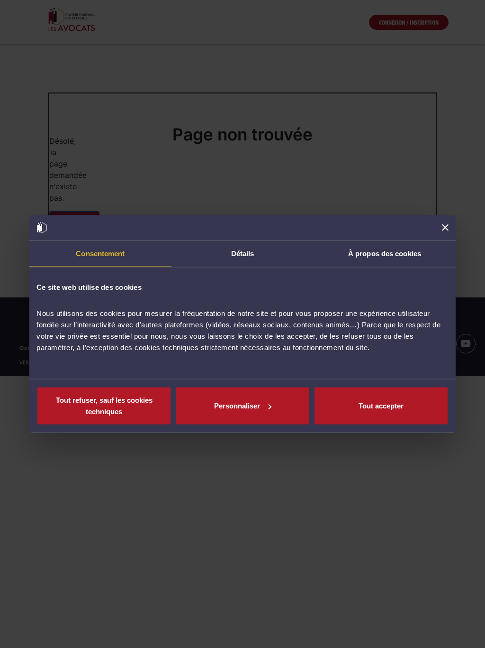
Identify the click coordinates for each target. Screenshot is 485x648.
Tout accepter (381, 406)
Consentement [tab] (100, 253)
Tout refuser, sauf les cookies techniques (104, 406)
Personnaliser (237, 406)
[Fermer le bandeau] (445, 227)
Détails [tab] (242, 253)
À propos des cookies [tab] (384, 253)
